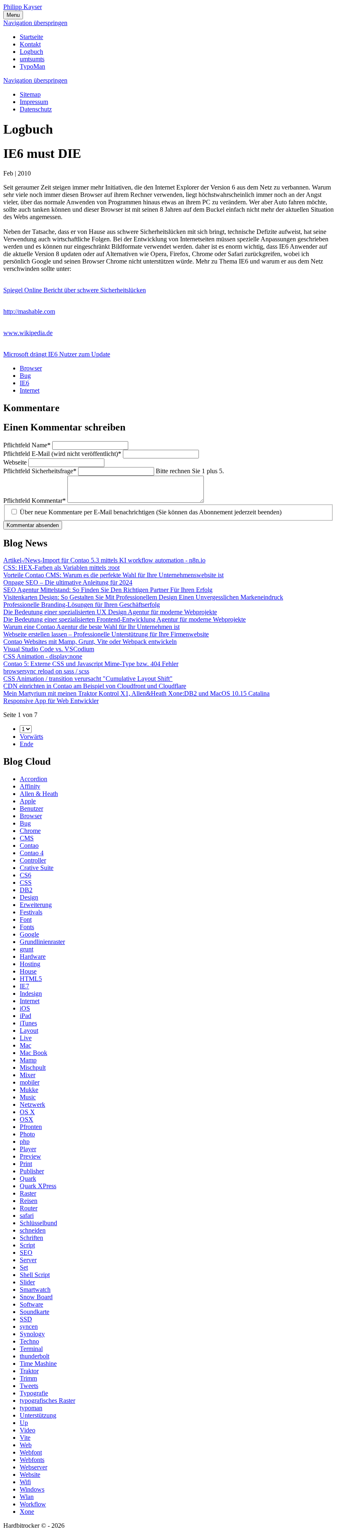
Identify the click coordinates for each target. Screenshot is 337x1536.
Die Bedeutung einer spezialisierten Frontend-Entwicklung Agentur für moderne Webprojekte (124, 619)
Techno (29, 1341)
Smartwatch (35, 1289)
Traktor (29, 1370)
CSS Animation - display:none (42, 656)
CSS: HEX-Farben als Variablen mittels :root (61, 567)
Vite (25, 1437)
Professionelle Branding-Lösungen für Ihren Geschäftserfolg (81, 604)
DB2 (26, 889)
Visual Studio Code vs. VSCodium (48, 648)
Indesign (31, 993)
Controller (33, 860)
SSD (26, 1319)
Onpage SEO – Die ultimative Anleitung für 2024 (67, 582)
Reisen (28, 1200)
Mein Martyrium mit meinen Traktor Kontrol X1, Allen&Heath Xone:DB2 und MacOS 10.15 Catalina (136, 693)
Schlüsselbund (38, 1222)
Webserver (33, 1467)
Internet (29, 390)
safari (27, 1215)
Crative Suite (36, 867)
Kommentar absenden (33, 525)
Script (27, 1245)
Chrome (30, 830)
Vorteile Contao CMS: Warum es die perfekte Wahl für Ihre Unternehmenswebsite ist (113, 574)
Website (30, 1474)
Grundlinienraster (42, 941)
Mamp (28, 1060)
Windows (32, 1489)
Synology (32, 1333)
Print (26, 1163)
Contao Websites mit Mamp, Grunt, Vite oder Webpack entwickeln (90, 641)
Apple (28, 801)
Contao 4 (32, 852)
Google (29, 934)
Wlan (27, 1496)
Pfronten (31, 1126)
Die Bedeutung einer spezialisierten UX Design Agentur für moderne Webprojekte (110, 611)
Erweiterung (36, 904)
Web (26, 1444)
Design (29, 897)
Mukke (29, 1089)
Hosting (30, 963)
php (25, 1141)
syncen (29, 1326)
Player (28, 1148)
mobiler (29, 1082)
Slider (27, 1282)
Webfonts (32, 1459)
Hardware (33, 956)
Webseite (15, 462)
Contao (29, 845)
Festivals (31, 912)
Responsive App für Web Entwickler (51, 700)
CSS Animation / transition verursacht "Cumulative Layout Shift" (88, 678)
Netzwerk (32, 1104)
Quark (28, 1178)
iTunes (28, 1023)
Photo (27, 1134)
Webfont (31, 1452)
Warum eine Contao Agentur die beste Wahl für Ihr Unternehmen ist (91, 626)
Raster (28, 1193)
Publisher (32, 1171)
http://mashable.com (29, 311)
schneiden (33, 1230)
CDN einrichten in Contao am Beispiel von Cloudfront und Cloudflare (94, 685)
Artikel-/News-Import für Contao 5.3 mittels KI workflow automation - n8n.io (104, 560)
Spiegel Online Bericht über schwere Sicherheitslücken (74, 290)
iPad (25, 1015)
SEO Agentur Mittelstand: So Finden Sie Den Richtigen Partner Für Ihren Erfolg (107, 589)
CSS (26, 882)
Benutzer (31, 808)
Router (28, 1208)
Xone (27, 1511)
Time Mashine (38, 1363)
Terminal (31, 1348)
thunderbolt (34, 1356)
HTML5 (31, 978)
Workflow (33, 1504)
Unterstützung (38, 1415)
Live (26, 1037)
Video (27, 1430)
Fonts (27, 926)
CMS (27, 838)
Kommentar (34, 500)
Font (26, 919)
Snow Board (36, 1296)
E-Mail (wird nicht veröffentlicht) (62, 453)
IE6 (24, 382)
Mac (25, 1045)
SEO (26, 1252)
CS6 (25, 875)
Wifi (25, 1481)
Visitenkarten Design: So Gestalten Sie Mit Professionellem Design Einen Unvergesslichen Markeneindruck (143, 597)
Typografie (34, 1393)
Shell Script (35, 1274)
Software (31, 1304)
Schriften (31, 1237)
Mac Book (33, 1052)
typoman (31, 1407)
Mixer (27, 1074)
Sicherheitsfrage (39, 470)
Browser (31, 368)
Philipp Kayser (22, 6)
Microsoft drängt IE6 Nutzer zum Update (56, 354)
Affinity (30, 786)
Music (28, 1097)
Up (24, 1422)
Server (28, 1259)
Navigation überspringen (35, 22)
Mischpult (33, 1067)
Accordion (33, 778)
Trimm (28, 1378)
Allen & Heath (39, 793)
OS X (27, 1111)
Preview (30, 1156)
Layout (29, 1030)
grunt (26, 949)
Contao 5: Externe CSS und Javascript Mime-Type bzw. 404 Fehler (90, 663)
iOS (25, 1008)
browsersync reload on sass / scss (46, 671)
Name (27, 445)
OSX (26, 1119)
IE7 (24, 986)
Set (24, 1267)
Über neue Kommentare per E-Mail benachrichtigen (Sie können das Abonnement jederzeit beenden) (151, 512)
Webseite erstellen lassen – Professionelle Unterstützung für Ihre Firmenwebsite (106, 634)
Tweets (29, 1385)
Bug (25, 375)
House (28, 971)
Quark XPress (38, 1185)
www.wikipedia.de (28, 332)
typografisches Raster (47, 1400)
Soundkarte (34, 1311)
